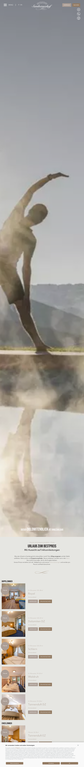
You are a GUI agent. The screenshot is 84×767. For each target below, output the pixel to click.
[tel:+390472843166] (78, 13)
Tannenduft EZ (37, 736)
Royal (31, 594)
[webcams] (78, 18)
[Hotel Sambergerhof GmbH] (42, 6)
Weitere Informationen (14, 763)
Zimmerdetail (32, 597)
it (18, 5)
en (21, 5)
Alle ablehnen (51, 763)
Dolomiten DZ (36, 621)
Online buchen (45, 601)
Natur (67, 558)
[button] (78, 745)
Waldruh (33, 677)
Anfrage (67, 5)
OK (69, 763)
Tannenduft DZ (37, 704)
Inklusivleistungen (55, 562)
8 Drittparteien (17, 747)
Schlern (32, 649)
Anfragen (33, 601)
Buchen (76, 5)
